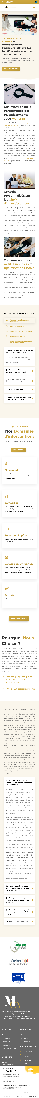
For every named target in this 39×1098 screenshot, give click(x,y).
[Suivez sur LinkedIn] (36, 2)
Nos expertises (25, 1041)
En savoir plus (10, 68)
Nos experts (24, 1038)
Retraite (5, 1052)
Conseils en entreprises (19, 564)
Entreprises (6, 1038)
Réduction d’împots (9, 1048)
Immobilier (6, 1041)
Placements (6, 1045)
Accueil (4, 1034)
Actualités (23, 1034)
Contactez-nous (18, 619)
